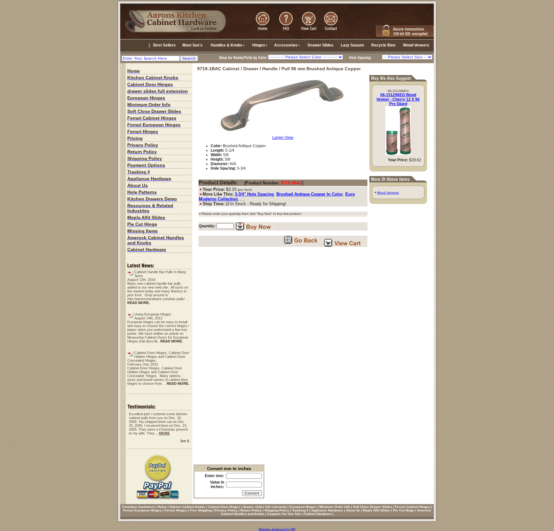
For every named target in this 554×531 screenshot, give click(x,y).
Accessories (286, 45)
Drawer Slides (320, 45)
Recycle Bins (383, 45)
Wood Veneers (416, 45)
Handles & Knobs (226, 45)
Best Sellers (164, 45)
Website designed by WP (277, 529)
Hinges (258, 45)
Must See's (192, 45)
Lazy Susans (352, 45)
